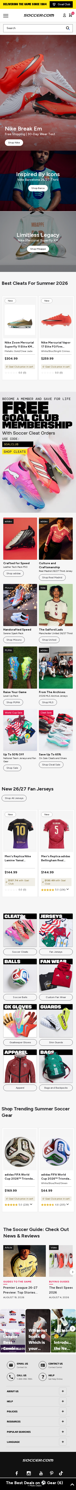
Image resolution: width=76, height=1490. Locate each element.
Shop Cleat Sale (51, 764)
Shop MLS (48, 702)
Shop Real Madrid (52, 577)
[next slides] (73, 1272)
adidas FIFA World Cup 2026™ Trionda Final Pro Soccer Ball (19, 1177)
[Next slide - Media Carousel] (73, 1329)
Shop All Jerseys (14, 798)
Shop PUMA (13, 702)
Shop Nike (14, 142)
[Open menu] (6, 17)
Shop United (49, 639)
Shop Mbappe (38, 248)
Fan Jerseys (55, 951)
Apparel (20, 1087)
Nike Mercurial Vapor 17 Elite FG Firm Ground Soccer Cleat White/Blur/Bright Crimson (56, 345)
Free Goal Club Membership (22, 4)
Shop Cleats (38, 452)
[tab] (38, 1391)
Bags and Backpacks (55, 1087)
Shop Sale (12, 767)
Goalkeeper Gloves (20, 1042)
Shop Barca (37, 188)
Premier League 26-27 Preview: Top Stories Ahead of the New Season (24, 1290)
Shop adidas (13, 573)
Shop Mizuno (13, 639)
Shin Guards (56, 1042)
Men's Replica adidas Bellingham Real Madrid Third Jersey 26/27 (55, 858)
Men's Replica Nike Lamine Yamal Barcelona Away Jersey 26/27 (18, 858)
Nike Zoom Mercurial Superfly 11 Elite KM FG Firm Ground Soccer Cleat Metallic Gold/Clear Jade (20, 345)
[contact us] (38, 1463)
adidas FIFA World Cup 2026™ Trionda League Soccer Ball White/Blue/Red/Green (56, 1177)
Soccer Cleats (20, 951)
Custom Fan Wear (56, 997)
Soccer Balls (20, 997)
